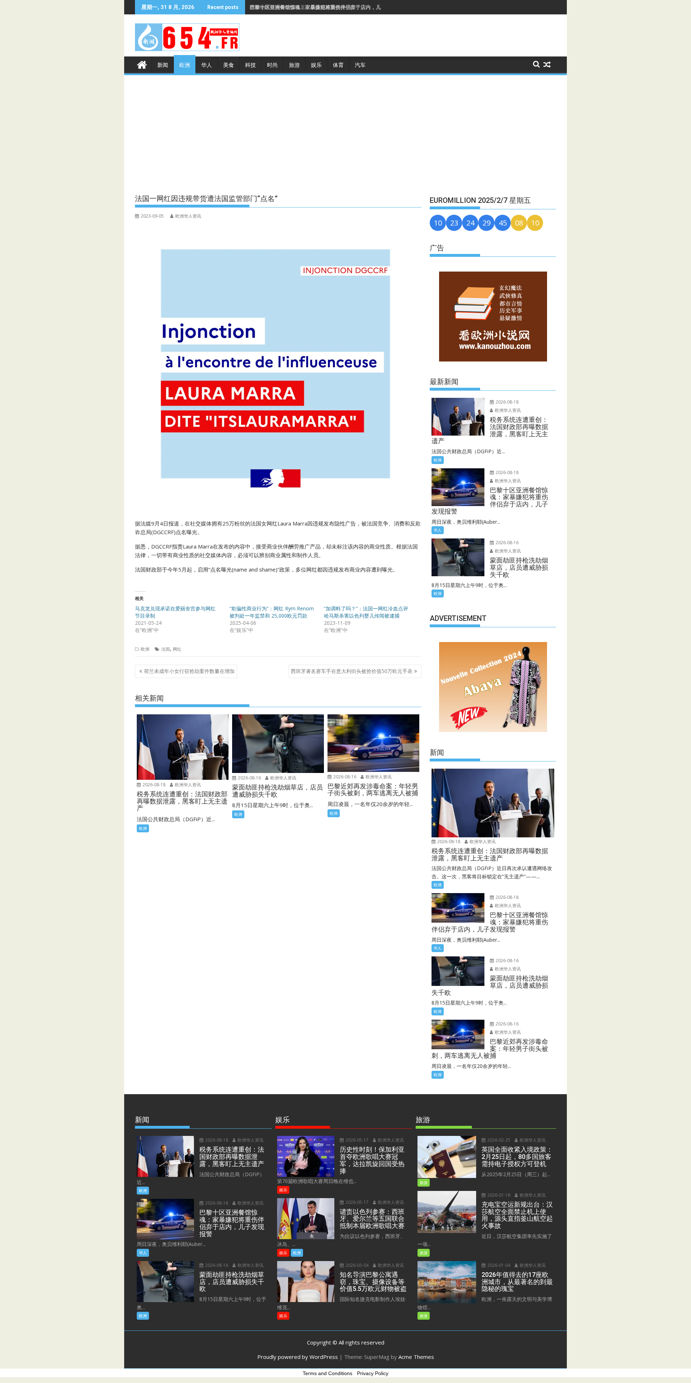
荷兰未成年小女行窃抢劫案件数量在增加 (189, 671)
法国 (165, 649)
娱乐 (316, 65)
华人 (206, 65)
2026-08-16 (249, 778)
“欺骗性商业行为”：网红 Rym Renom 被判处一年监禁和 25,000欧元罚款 (272, 612)
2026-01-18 (498, 1195)
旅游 (294, 65)
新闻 (162, 65)
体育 (338, 65)
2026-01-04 (498, 1265)
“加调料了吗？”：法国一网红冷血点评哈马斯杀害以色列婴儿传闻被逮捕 (366, 612)
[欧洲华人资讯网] (142, 64)
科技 (250, 65)
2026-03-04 (356, 1265)
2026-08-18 (153, 785)
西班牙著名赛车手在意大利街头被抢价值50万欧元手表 (351, 671)
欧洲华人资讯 (188, 216)
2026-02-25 (498, 1140)
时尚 (272, 65)
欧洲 (184, 65)
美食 (228, 65)
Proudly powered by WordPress (297, 1356)
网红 (177, 649)
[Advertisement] (345, 130)
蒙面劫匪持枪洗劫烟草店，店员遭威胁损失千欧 (303, 7)
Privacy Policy (372, 1373)
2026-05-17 (356, 1140)
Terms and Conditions (327, 1373)
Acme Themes (416, 1356)
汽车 (360, 65)
